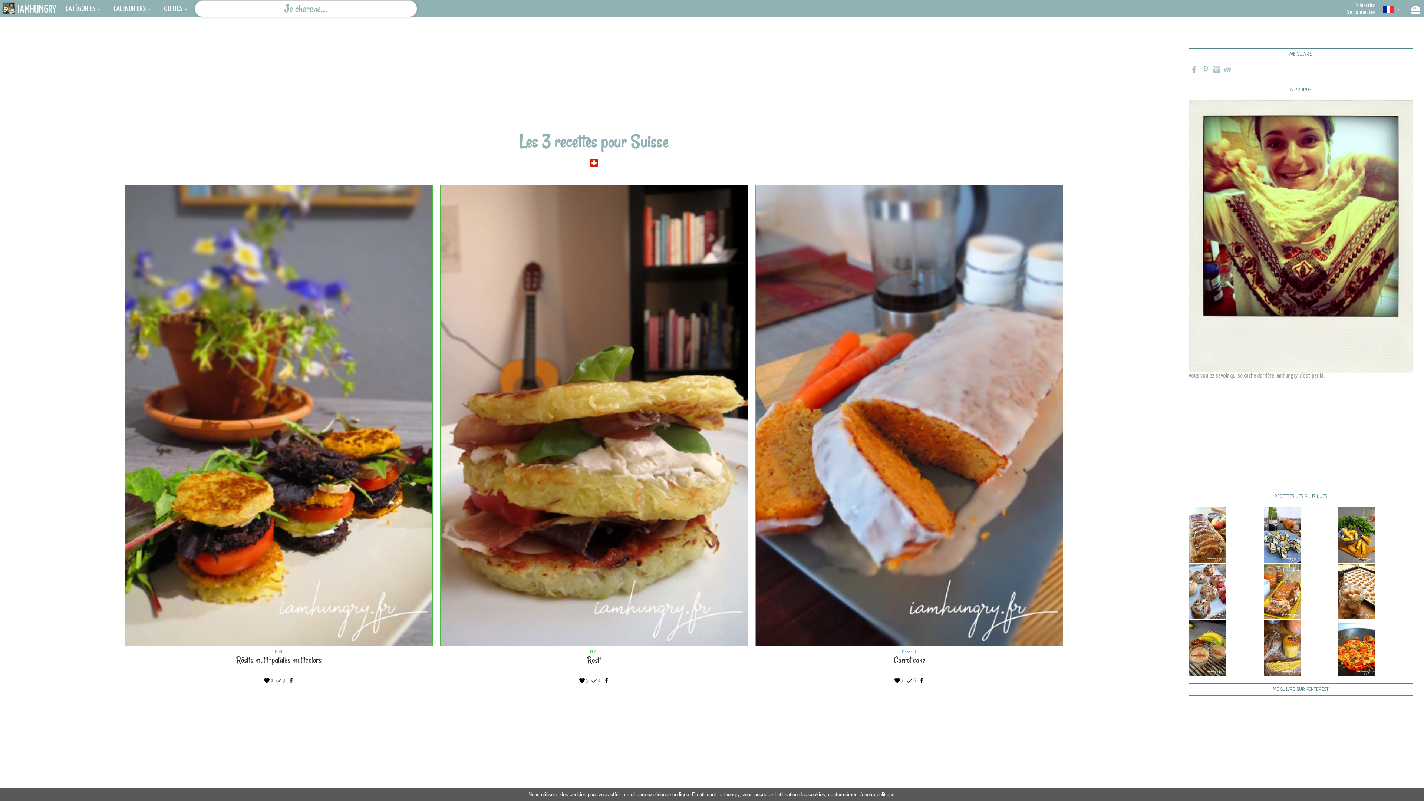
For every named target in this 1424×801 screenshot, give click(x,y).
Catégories (81, 9)
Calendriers (129, 9)
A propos (1300, 90)
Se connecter (1361, 12)
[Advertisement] (594, 79)
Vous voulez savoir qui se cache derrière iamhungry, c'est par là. (1257, 376)
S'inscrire (1365, 6)
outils (173, 9)
